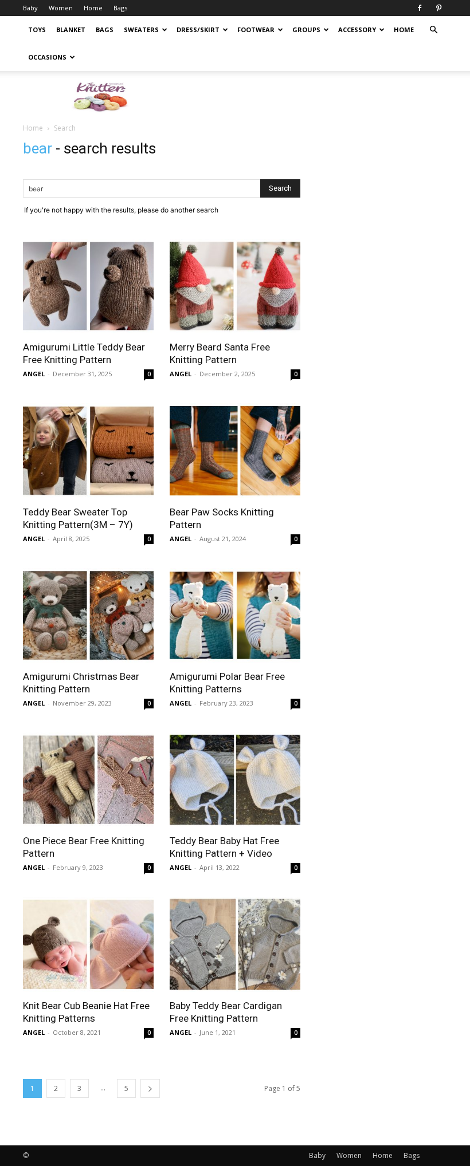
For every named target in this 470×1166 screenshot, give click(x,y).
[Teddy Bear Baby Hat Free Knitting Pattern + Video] (235, 779)
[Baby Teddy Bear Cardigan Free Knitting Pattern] (235, 944)
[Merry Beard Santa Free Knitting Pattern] (235, 286)
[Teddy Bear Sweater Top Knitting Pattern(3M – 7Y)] (88, 450)
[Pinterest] (438, 8)
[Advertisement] (312, 96)
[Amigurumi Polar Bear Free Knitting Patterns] (235, 615)
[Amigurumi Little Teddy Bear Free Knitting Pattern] (88, 286)
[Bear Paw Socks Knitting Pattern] (235, 450)
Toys (37, 29)
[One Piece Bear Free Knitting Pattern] (88, 779)
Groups (306, 29)
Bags (120, 7)
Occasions (47, 57)
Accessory (357, 29)
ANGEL (34, 373)
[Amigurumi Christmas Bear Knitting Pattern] (88, 615)
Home (93, 7)
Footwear (256, 29)
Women (61, 7)
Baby (30, 7)
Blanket (70, 29)
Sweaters (141, 29)
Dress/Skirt (198, 29)
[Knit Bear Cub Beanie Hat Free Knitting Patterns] (88, 944)
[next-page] (150, 1088)
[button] (433, 30)
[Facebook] (419, 8)
